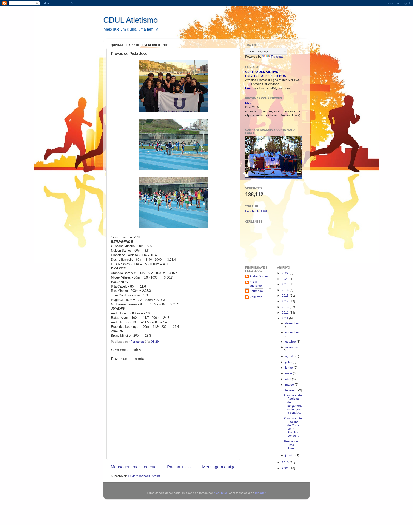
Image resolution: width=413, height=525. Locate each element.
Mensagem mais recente (134, 467)
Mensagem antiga (219, 467)
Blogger (260, 492)
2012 (286, 312)
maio (289, 373)
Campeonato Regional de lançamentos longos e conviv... (293, 404)
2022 (286, 273)
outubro (291, 341)
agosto (290, 356)
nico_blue (220, 492)
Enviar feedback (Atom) (144, 475)
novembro (292, 332)
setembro (291, 347)
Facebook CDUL (256, 211)
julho (289, 362)
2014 (286, 301)
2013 (286, 307)
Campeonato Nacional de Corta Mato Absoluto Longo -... (293, 427)
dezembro (292, 323)
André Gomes (259, 276)
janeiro (290, 455)
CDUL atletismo (256, 284)
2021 (286, 278)
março (290, 384)
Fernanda (256, 291)
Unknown (256, 297)
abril (288, 379)
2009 (286, 468)
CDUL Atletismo (130, 19)
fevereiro (291, 390)
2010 (286, 462)
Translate (277, 56)
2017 (286, 284)
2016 (286, 290)
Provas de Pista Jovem (291, 445)
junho (289, 367)
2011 (285, 318)
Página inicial (179, 467)
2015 (286, 295)
